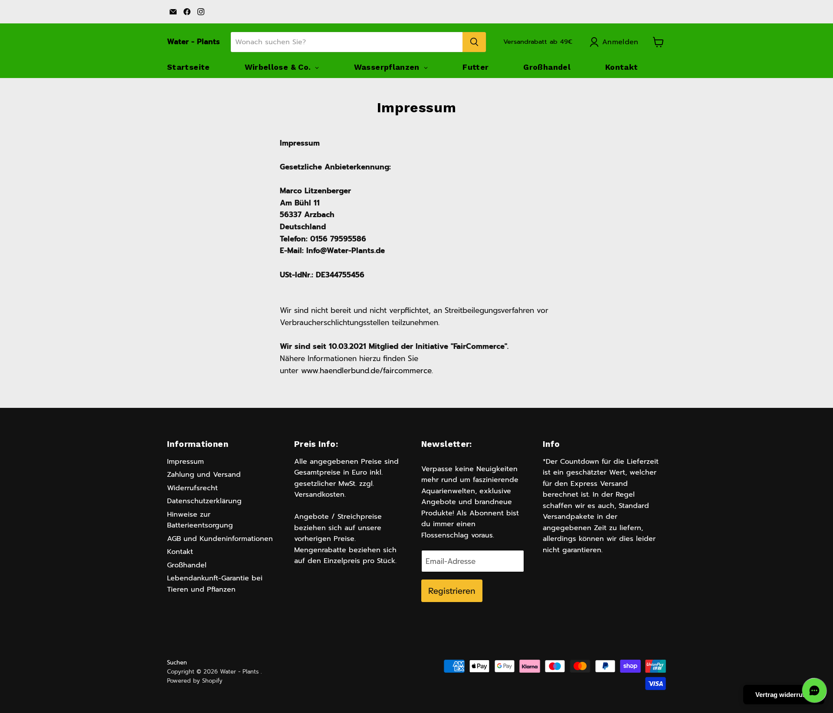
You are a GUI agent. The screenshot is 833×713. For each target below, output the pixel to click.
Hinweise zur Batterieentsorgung (200, 520)
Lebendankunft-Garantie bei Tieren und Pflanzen (214, 584)
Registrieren (452, 591)
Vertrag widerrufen (783, 694)
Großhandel (187, 565)
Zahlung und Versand (204, 474)
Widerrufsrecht (192, 488)
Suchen (177, 662)
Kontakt (180, 552)
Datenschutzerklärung (204, 501)
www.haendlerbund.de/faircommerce (366, 370)
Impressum (185, 461)
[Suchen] (474, 42)
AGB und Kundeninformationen (220, 539)
